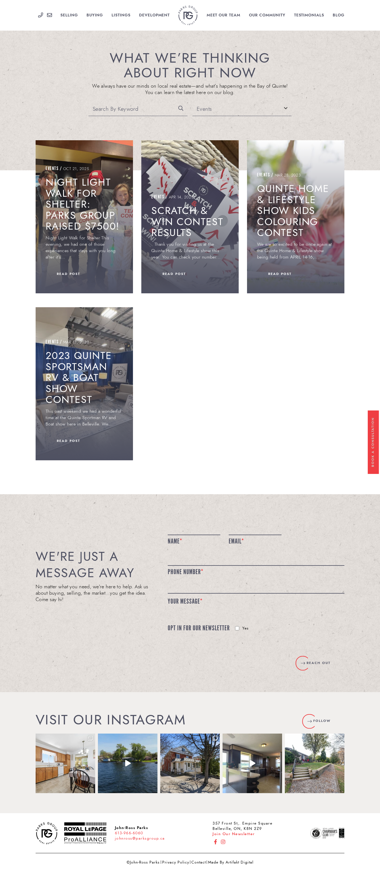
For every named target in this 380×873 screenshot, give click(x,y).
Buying (95, 15)
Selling (69, 15)
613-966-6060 (129, 833)
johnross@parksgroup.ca (140, 838)
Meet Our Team (223, 15)
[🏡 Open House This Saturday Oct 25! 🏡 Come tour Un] (314, 763)
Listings (121, 15)
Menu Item (188, 15)
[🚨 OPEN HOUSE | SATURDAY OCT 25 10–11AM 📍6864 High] (252, 763)
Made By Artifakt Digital (230, 862)
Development (154, 15)
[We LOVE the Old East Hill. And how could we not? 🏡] (190, 763)
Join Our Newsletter (234, 834)
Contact (198, 862)
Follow (321, 721)
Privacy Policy (175, 862)
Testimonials (309, 15)
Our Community (267, 15)
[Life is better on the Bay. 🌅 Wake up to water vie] (127, 763)
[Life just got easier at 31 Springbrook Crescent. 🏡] (65, 763)
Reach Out (318, 663)
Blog (338, 15)
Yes (245, 628)
